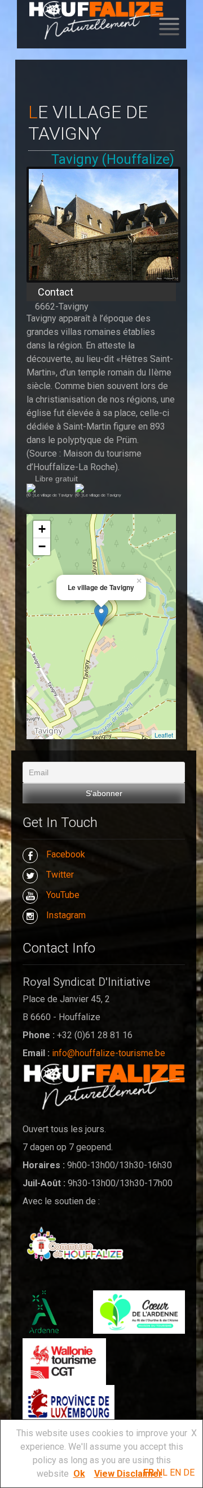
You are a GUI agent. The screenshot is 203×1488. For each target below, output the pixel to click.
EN (175, 1472)
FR (148, 1472)
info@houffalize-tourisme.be (108, 1053)
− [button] (42, 546)
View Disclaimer (128, 1473)
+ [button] (42, 529)
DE (189, 1472)
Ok (79, 1473)
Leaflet (164, 734)
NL (161, 1472)
